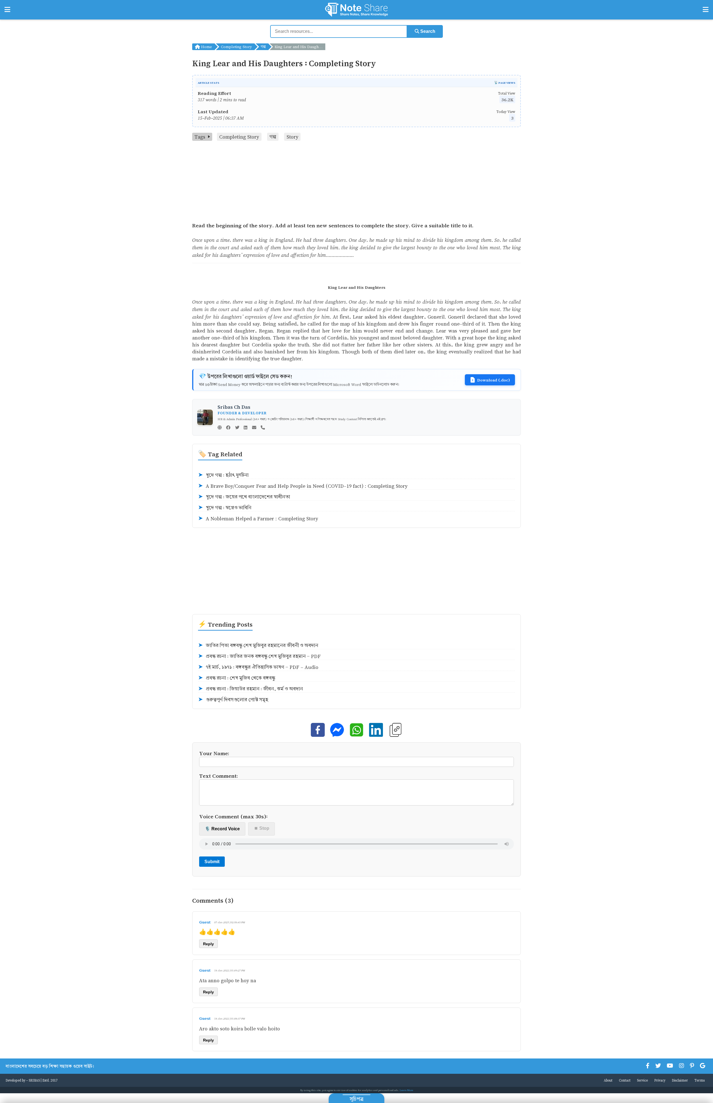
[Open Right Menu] (705, 10)
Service (642, 1080)
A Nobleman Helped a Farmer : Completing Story (258, 518)
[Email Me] (254, 427)
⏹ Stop (261, 828)
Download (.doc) (493, 380)
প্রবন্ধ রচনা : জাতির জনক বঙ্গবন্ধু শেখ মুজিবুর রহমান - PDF (259, 656)
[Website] (220, 427)
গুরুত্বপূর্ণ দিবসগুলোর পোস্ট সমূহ (233, 699)
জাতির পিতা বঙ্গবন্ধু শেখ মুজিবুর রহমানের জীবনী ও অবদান (258, 645)
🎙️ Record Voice (222, 828)
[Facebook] (228, 427)
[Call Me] (263, 427)
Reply (208, 944)
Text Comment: (218, 775)
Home (206, 46)
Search (427, 31)
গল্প (263, 46)
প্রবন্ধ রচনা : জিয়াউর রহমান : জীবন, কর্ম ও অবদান (250, 688)
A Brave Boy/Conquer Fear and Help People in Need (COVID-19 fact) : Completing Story (302, 485)
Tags (199, 136)
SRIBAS (34, 1080)
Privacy (659, 1080)
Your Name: (214, 753)
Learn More (406, 1090)
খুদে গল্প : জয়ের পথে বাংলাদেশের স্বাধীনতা (244, 496)
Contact (625, 1080)
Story (292, 136)
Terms (699, 1080)
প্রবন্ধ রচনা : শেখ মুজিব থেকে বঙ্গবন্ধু (236, 677)
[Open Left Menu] (7, 10)
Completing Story (236, 46)
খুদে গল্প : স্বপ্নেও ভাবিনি (224, 507)
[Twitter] (237, 427)
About (608, 1080)
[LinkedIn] (245, 427)
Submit (211, 861)
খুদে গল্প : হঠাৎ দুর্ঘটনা (223, 475)
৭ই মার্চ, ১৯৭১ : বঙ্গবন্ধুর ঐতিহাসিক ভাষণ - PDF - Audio (258, 667)
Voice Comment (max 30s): (233, 816)
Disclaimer (680, 1080)
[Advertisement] (356, 182)
